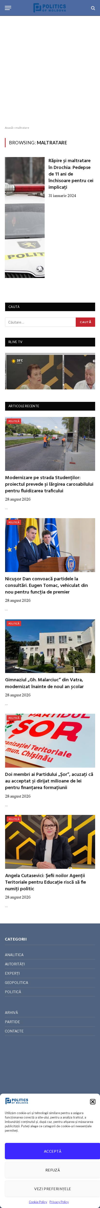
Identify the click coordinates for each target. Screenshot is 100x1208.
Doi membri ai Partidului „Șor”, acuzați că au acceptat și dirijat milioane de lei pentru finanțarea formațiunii (49, 781)
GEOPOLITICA (16, 982)
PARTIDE (12, 1022)
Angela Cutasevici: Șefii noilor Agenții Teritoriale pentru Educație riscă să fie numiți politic (45, 882)
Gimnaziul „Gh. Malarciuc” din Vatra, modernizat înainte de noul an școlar (44, 683)
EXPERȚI (12, 973)
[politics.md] (50, 8)
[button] (92, 1101)
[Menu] (8, 7)
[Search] (92, 7)
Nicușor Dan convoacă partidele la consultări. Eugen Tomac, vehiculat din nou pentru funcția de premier (46, 585)
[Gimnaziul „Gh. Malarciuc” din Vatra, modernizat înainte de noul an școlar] (50, 646)
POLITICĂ (13, 421)
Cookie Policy (38, 1202)
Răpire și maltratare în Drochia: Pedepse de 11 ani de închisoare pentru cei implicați (71, 174)
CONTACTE (14, 1031)
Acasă (9, 127)
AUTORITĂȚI (15, 964)
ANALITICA (14, 955)
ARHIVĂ (11, 1012)
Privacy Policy (59, 1202)
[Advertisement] (50, 71)
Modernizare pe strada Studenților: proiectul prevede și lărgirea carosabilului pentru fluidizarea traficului (49, 484)
